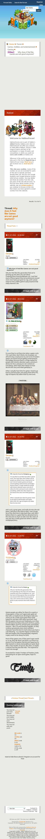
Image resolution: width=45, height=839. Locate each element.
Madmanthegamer (34, 264)
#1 (37, 235)
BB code (17, 733)
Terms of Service (28, 811)
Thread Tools (11, 226)
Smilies (17, 737)
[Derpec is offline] (9, 245)
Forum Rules (17, 712)
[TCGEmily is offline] (14, 547)
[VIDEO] (17, 744)
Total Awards (27, 346)
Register (40, 2)
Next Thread (28, 698)
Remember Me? (26, 10)
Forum (19, 44)
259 (39, 262)
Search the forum (21, 2)
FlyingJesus (36, 336)
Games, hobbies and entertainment (21, 47)
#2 (37, 299)
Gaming (11, 49)
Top (36, 811)
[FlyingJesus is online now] (14, 311)
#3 (37, 437)
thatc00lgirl (36, 569)
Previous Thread (17, 698)
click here (27, 164)
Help (41, 5)
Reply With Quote (31, 291)
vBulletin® (22, 821)
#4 (37, 536)
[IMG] (16, 740)
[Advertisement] (22, 82)
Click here (28, 162)
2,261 (38, 568)
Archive (34, 809)
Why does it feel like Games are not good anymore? (11, 213)
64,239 (38, 335)
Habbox (29, 809)
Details (22, 830)
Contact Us (33, 808)
